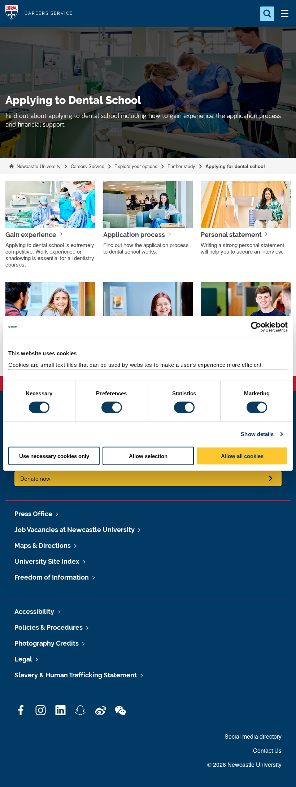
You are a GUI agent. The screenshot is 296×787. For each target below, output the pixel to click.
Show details (257, 434)
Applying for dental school (235, 166)
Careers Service (87, 166)
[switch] (111, 407)
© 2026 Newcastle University (244, 764)
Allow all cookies (242, 456)
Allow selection (148, 456)
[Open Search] (267, 13)
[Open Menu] (284, 13)
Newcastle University (38, 166)
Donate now (35, 478)
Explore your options (135, 166)
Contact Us (267, 750)
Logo (11, 13)
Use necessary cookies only (54, 456)
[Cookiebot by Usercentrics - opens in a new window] (256, 327)
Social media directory (253, 736)
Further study (181, 166)
